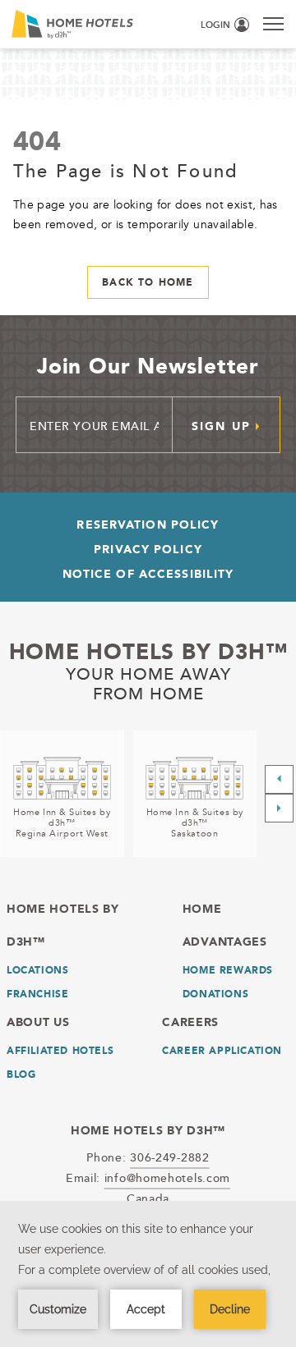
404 (37, 140)
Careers (190, 1022)
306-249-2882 (169, 1157)
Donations (215, 994)
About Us (38, 1022)
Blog (21, 1074)
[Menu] (273, 23)
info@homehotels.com (167, 1177)
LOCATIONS (37, 970)
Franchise (37, 994)
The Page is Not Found (125, 170)
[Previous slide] (279, 779)
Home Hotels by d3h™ (148, 651)
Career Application (222, 1050)
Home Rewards (228, 970)
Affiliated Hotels (60, 1050)
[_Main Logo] (62, 24)
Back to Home (147, 282)
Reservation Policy (147, 524)
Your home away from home (148, 683)
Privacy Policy (148, 549)
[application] (148, 1274)
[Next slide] (279, 808)
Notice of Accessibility (148, 574)
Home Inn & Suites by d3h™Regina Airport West (61, 823)
